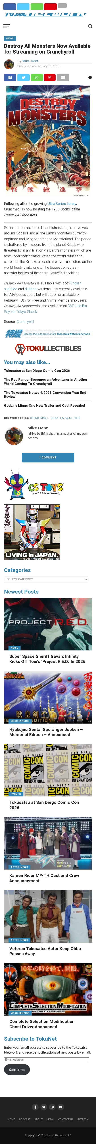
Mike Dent (30, 61)
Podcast (25, 1119)
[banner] (32, 559)
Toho (77, 418)
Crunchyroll (25, 322)
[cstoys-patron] (36, 502)
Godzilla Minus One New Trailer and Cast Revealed (44, 406)
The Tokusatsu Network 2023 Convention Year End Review (45, 395)
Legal (50, 1119)
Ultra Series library (62, 204)
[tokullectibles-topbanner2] (48, 354)
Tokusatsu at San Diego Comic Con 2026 (37, 371)
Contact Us (65, 1119)
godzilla (56, 418)
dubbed (31, 289)
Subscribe (17, 1069)
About (39, 1119)
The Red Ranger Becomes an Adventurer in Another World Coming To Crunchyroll (45, 382)
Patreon (82, 1119)
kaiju (68, 418)
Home (11, 1119)
